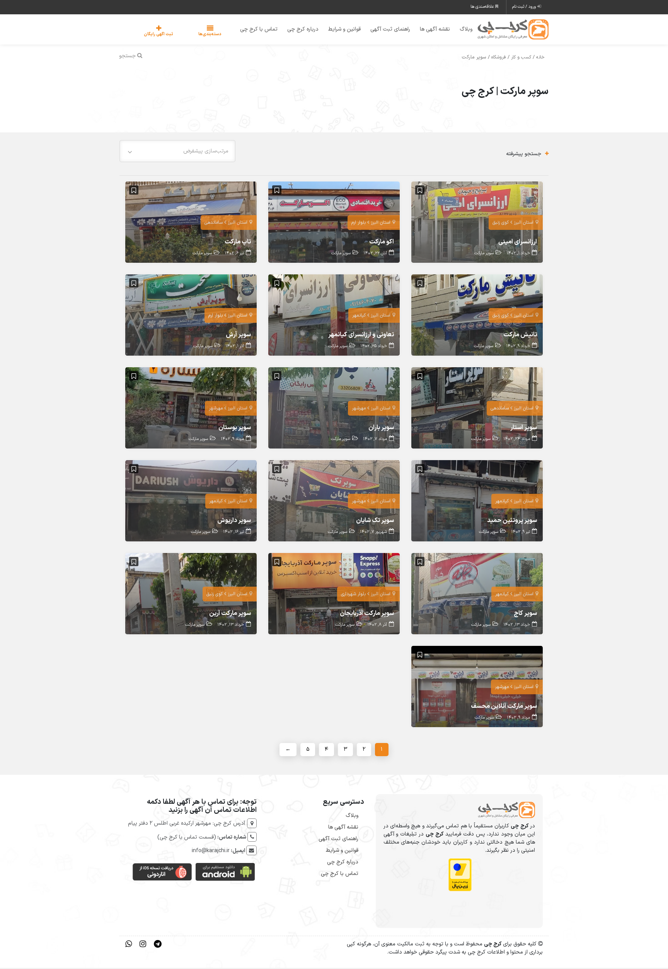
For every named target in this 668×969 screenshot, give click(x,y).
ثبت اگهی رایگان (150, 35)
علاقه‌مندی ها (482, 6)
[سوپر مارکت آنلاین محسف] (477, 687)
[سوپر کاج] (477, 595)
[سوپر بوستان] (191, 409)
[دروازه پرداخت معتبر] (460, 876)
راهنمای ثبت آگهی (385, 30)
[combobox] (177, 152)
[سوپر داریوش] (191, 502)
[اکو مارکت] (334, 223)
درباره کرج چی (298, 30)
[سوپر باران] (334, 409)
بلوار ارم (358, 224)
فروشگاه (498, 58)
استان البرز (523, 224)
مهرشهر (359, 409)
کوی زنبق (500, 224)
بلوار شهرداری (353, 595)
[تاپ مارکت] (191, 223)
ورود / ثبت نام (524, 6)
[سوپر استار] (477, 409)
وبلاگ (461, 30)
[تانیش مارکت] (477, 316)
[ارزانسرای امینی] (477, 223)
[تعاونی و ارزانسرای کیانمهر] (334, 316)
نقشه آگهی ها (430, 30)
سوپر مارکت (484, 255)
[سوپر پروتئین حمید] (477, 502)
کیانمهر (359, 316)
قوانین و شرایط (339, 30)
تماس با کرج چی (254, 30)
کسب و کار (521, 58)
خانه (540, 58)
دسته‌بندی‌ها (186, 35)
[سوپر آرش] (191, 316)
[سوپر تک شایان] (334, 502)
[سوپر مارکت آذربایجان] (334, 595)
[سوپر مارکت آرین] (191, 595)
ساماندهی (213, 224)
